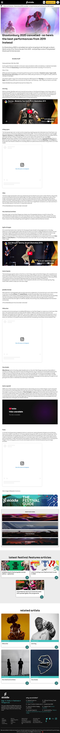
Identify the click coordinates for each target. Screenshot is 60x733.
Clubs (9, 701)
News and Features (8, 6)
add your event (51, 2)
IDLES (3, 193)
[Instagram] (56, 719)
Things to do (5, 702)
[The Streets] (45, 664)
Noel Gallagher (28, 392)
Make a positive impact (49, 710)
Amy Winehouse (47, 138)
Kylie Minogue (6, 227)
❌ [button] (42, 732)
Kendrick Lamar (44, 73)
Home (3, 718)
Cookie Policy (4, 723)
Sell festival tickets (36, 721)
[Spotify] (50, 719)
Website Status (25, 718)
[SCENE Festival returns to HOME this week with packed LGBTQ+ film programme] (30, 585)
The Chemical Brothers (9, 211)
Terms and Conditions (4, 720)
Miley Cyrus (5, 129)
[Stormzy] (45, 628)
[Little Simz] (15, 628)
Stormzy (4, 88)
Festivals (16, 701)
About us (12, 718)
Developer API (24, 719)
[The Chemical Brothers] (15, 664)
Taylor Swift (52, 73)
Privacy (3, 722)
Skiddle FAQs (35, 719)
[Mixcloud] (53, 719)
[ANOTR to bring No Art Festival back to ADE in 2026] (45, 566)
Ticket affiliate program (26, 721)
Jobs (12, 723)
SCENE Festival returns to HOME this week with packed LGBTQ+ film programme (29, 592)
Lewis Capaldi (6, 386)
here (32, 731)
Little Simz (5, 308)
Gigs (2, 701)
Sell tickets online (36, 718)
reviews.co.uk (29, 702)
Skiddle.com (30, 2)
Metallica (10, 135)
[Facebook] (46, 721)
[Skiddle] (5, 695)
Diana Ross (15, 74)
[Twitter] (47, 719)
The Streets (5, 367)
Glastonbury (15, 67)
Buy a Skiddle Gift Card (37, 722)
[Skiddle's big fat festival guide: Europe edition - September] (15, 566)
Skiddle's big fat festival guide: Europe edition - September (14, 573)
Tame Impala (6, 271)
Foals (4, 429)
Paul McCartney (6, 74)
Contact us (13, 722)
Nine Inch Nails (20, 135)
